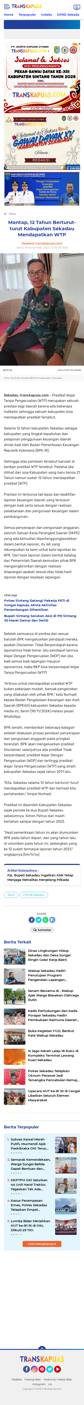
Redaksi (17, 1379)
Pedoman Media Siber (58, 1379)
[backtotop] (42, 1350)
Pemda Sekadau (33, 894)
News (11, 894)
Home (8, 15)
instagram (39, 1384)
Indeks (46, 15)
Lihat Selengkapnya (41, 1243)
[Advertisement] (42, 1298)
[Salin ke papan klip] (52, 920)
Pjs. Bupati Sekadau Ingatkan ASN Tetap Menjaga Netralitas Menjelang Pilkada (40, 877)
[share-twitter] (39, 920)
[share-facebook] (32, 920)
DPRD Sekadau (69, 15)
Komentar (44, 930)
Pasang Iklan (33, 1379)
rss (50, 1384)
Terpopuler (27, 15)
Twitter (51, 1375)
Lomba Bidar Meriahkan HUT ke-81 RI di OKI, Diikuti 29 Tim (30, 1225)
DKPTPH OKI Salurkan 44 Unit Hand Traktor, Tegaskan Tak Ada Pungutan (29, 1184)
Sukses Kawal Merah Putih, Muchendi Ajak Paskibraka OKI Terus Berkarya (28, 1144)
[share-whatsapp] (45, 920)
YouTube (60, 1375)
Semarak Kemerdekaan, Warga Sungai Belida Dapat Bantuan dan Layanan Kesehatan (30, 1164)
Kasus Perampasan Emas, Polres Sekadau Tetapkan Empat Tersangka (29, 1205)
